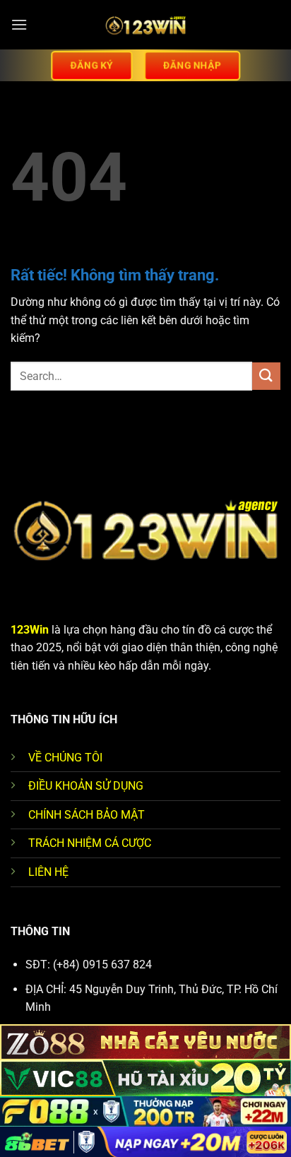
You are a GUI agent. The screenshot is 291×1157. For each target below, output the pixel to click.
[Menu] (19, 24)
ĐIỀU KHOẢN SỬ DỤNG (85, 786)
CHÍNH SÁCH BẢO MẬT (86, 814)
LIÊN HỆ (48, 872)
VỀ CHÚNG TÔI (65, 757)
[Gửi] (266, 376)
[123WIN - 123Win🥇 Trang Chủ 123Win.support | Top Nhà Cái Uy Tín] (145, 24)
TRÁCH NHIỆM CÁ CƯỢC (89, 843)
